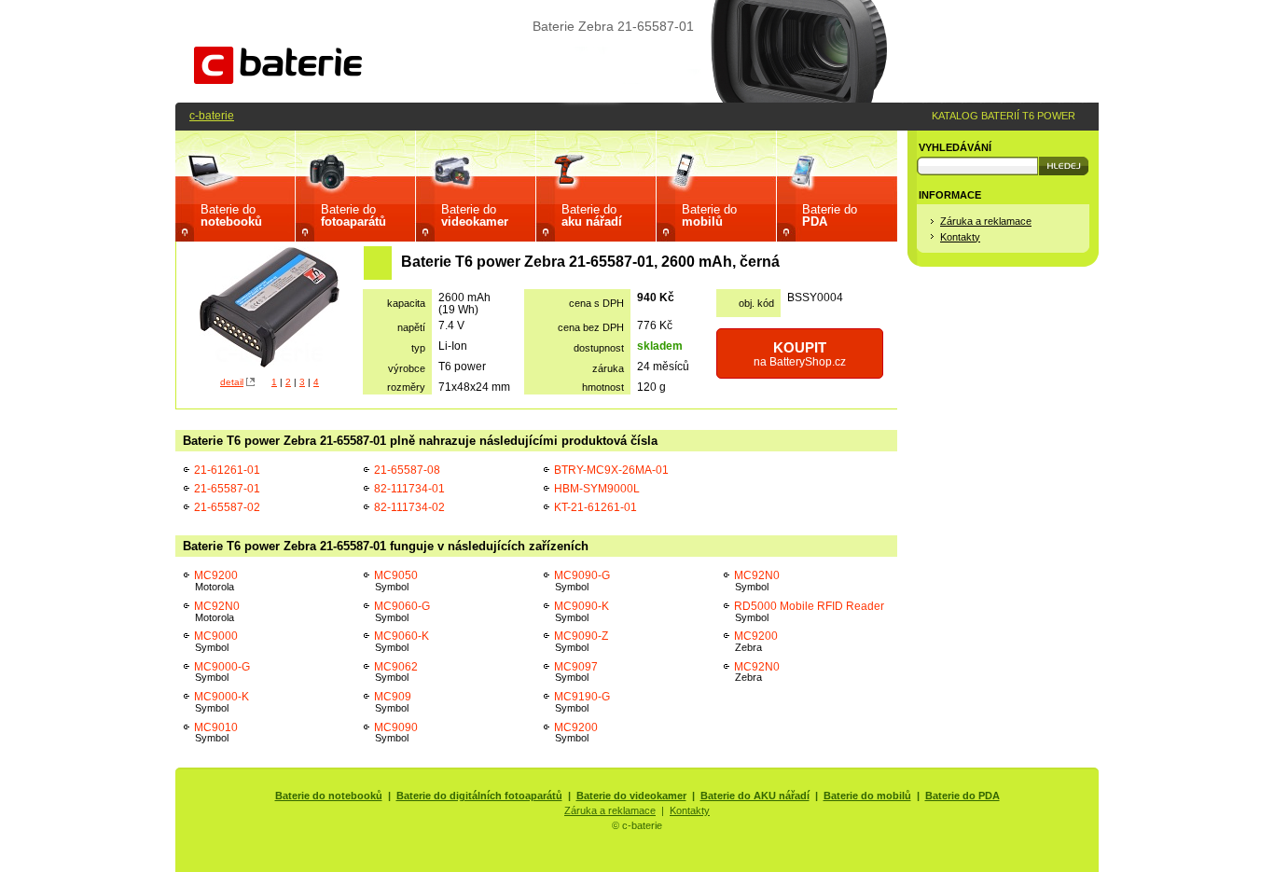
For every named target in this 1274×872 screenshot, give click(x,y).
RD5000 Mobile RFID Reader (809, 611)
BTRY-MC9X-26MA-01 (611, 470)
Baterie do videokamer (631, 795)
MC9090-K (581, 611)
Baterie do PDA (962, 795)
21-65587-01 (227, 488)
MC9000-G (222, 672)
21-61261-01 (227, 470)
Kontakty (960, 236)
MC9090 (396, 732)
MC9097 (576, 672)
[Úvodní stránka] (278, 80)
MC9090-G (582, 580)
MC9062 (396, 672)
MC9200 (216, 580)
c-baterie (211, 115)
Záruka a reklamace (986, 221)
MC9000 (216, 641)
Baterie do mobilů (867, 795)
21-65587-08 (407, 470)
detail (231, 382)
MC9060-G (402, 611)
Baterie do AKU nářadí (755, 795)
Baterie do (231, 215)
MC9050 (396, 580)
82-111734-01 (409, 488)
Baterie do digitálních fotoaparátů (479, 795)
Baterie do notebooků (328, 795)
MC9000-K (221, 701)
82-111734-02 (409, 507)
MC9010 (216, 732)
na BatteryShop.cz (800, 353)
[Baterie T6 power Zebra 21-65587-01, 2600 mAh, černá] (269, 309)
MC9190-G (582, 701)
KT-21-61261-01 (595, 507)
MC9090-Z (581, 641)
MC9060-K (401, 641)
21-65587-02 (227, 507)
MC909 (392, 701)
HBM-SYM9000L (597, 488)
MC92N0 (217, 611)
